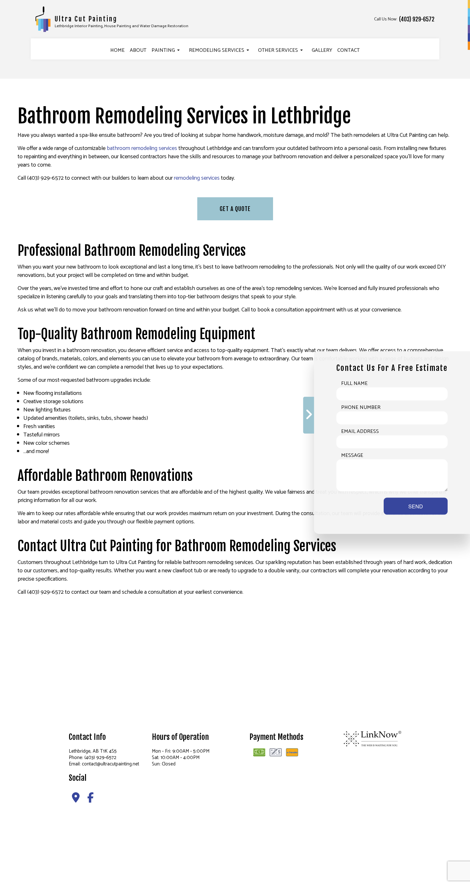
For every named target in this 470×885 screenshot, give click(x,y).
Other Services (278, 50)
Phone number (360, 407)
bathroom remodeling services (142, 148)
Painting (163, 50)
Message (352, 455)
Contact (348, 50)
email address (360, 431)
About (138, 50)
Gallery (322, 50)
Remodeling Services (216, 50)
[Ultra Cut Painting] (43, 19)
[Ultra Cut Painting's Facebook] (90, 799)
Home (117, 50)
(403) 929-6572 (417, 19)
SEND (415, 506)
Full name (354, 384)
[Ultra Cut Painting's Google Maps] (76, 799)
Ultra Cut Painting (86, 19)
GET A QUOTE (235, 208)
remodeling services (197, 178)
